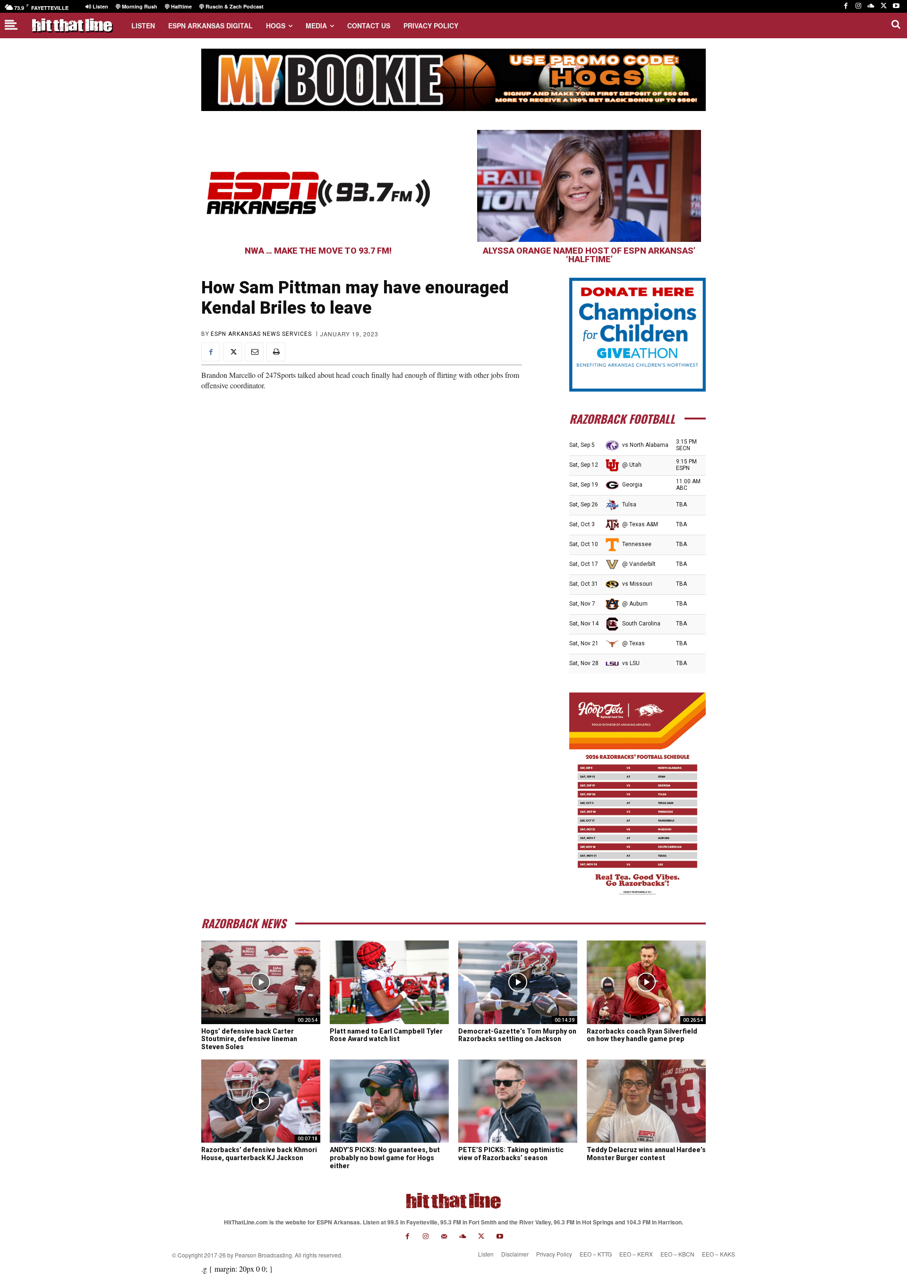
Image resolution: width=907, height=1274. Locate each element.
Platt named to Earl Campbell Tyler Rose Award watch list (386, 1035)
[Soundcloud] (870, 6)
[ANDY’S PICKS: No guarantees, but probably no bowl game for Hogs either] (389, 1101)
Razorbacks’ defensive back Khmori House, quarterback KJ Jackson (259, 1154)
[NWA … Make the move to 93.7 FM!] (318, 186)
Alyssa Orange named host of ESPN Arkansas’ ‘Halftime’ (589, 255)
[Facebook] (845, 6)
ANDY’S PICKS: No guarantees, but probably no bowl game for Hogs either (385, 1158)
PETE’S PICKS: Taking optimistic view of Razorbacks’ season (511, 1154)
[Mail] (444, 1236)
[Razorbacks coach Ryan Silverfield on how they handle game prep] (646, 982)
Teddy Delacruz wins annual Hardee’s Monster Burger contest (646, 1154)
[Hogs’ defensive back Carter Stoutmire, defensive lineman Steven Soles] (260, 982)
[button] (895, 24)
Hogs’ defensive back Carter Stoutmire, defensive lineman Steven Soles (249, 1039)
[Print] (275, 351)
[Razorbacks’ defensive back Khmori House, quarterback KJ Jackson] (260, 1101)
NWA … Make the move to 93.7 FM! (318, 251)
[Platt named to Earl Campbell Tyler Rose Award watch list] (389, 982)
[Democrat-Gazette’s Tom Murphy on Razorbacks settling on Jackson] (517, 982)
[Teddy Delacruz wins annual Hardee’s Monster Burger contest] (646, 1101)
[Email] (254, 351)
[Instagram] (858, 6)
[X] (883, 6)
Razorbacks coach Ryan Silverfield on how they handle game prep (642, 1035)
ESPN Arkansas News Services (261, 334)
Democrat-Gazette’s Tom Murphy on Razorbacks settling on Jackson (517, 1035)
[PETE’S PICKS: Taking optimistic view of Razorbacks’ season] (517, 1101)
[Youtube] (896, 6)
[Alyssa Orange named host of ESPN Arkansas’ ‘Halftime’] (589, 186)
